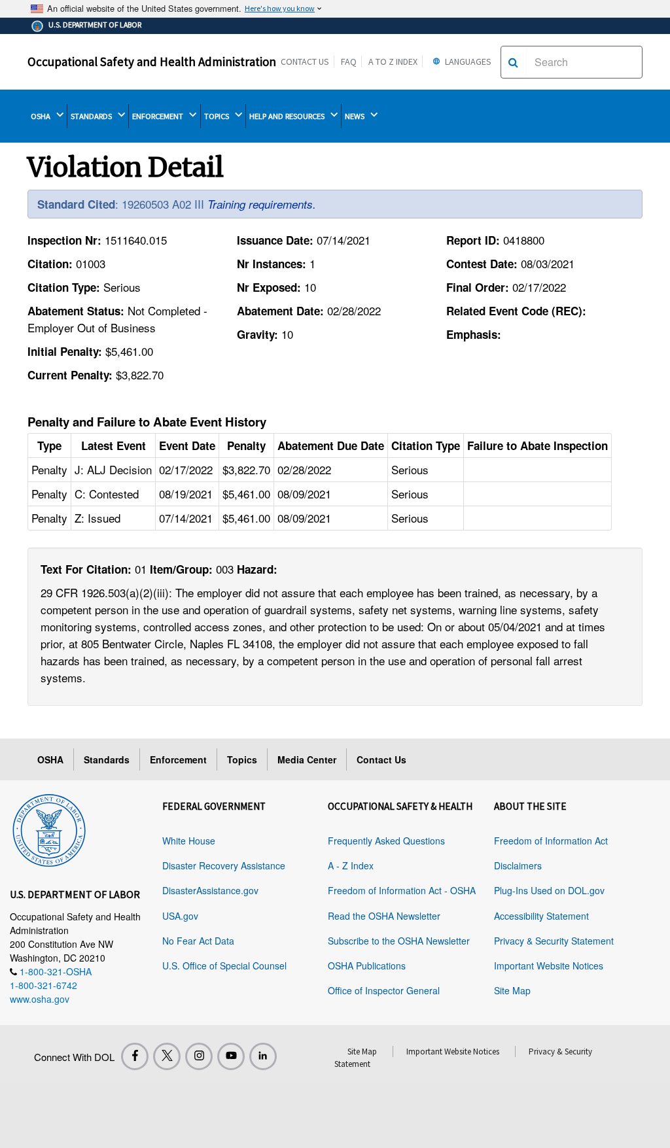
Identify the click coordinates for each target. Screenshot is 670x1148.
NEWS (355, 116)
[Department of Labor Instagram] (199, 1056)
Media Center (306, 759)
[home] (49, 828)
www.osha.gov (39, 998)
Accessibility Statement (541, 915)
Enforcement (178, 759)
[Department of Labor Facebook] (135, 1056)
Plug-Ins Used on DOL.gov (549, 890)
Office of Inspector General (384, 990)
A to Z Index (392, 61)
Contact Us (305, 61)
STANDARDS (92, 116)
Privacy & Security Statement (554, 940)
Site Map (512, 990)
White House (188, 840)
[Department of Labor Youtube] (231, 1056)
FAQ (349, 61)
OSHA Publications (367, 965)
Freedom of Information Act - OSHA (402, 890)
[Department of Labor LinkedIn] (263, 1056)
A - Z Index (351, 865)
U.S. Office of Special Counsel (224, 965)
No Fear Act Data (198, 940)
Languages (467, 61)
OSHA (41, 116)
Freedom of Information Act (551, 840)
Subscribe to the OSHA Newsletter (399, 940)
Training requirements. (261, 204)
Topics (242, 759)
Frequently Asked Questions (386, 840)
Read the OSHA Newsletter (384, 915)
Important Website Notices (548, 965)
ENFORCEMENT (158, 116)
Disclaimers (518, 865)
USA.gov (180, 915)
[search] (513, 62)
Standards (107, 759)
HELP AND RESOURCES (287, 116)
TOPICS (217, 116)
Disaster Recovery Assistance (223, 865)
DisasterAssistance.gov (210, 890)
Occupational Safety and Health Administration (151, 61)
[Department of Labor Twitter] (167, 1056)
